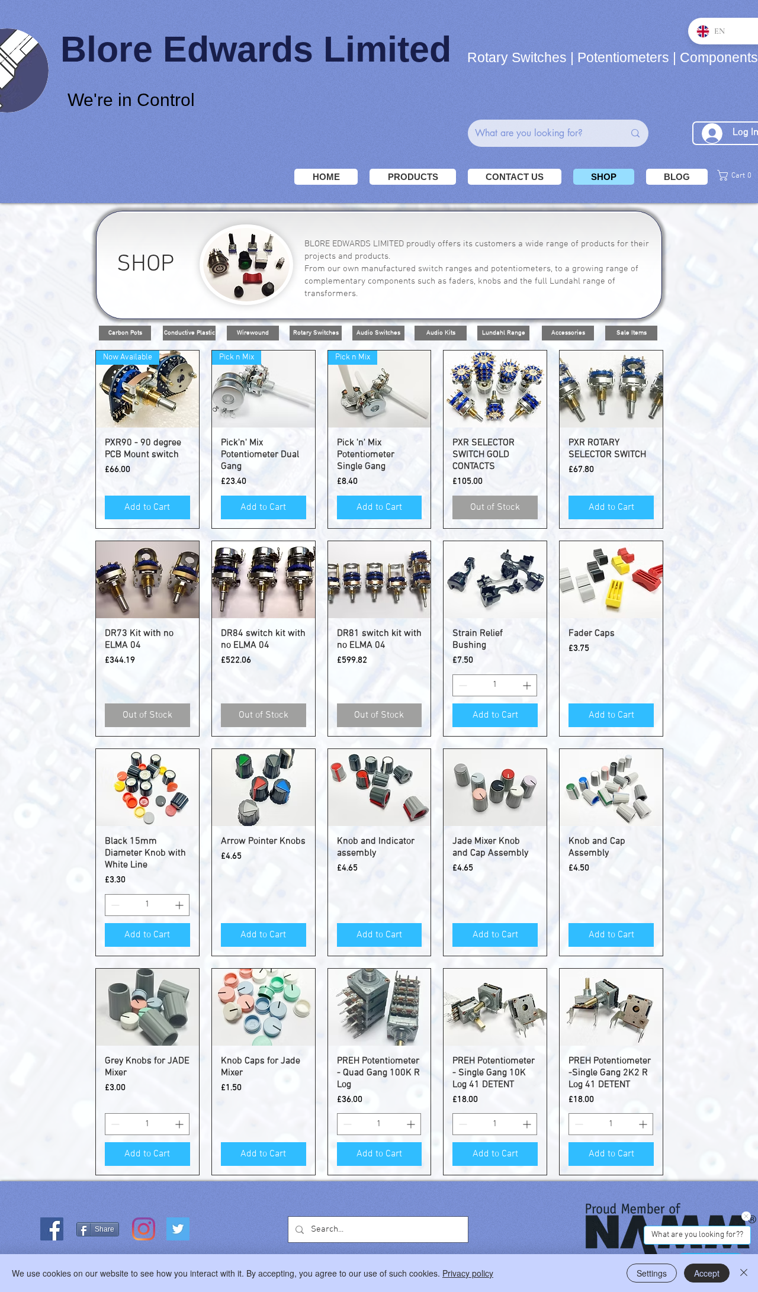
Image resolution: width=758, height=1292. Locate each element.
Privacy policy (467, 1273)
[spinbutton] (495, 685)
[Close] (744, 1273)
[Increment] (528, 685)
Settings (652, 1273)
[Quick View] (495, 389)
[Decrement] (461, 685)
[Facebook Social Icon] (51, 1228)
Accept (707, 1273)
